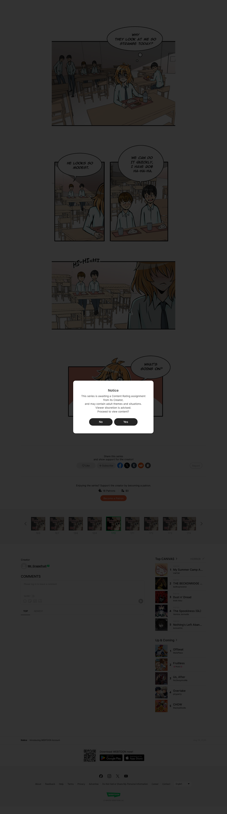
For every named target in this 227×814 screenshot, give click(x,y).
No (101, 421)
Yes (125, 421)
